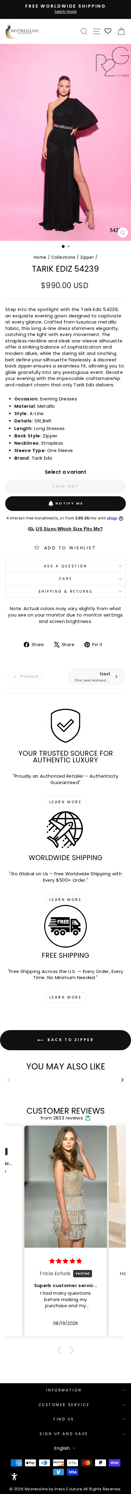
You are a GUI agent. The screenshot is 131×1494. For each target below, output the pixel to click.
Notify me (69, 503)
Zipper (87, 257)
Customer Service (64, 1404)
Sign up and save (64, 1433)
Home (40, 257)
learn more (65, 802)
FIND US (64, 1419)
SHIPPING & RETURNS (65, 591)
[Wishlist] (108, 32)
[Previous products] (8, 1080)
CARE (65, 578)
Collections (63, 257)
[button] (61, 1350)
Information (64, 1390)
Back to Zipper (70, 1039)
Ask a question (65, 566)
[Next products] (122, 1080)
